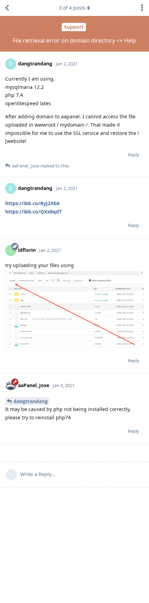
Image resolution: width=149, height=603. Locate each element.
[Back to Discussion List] (7, 8)
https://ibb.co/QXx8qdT (33, 211)
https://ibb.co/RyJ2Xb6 (32, 203)
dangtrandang (31, 401)
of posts (72, 7)
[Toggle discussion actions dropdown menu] (142, 8)
